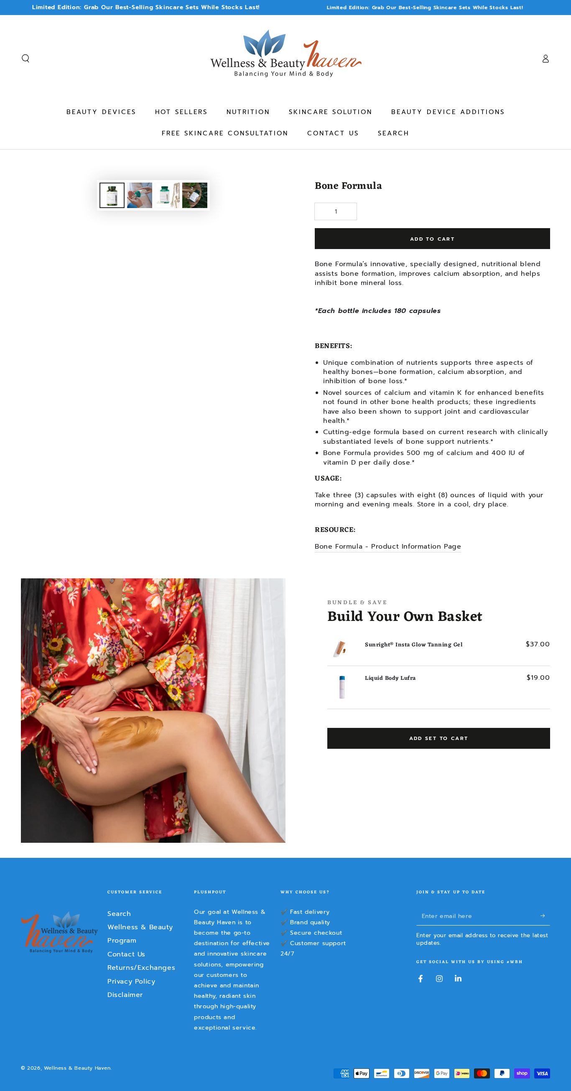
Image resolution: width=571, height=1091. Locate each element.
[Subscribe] (545, 916)
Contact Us (126, 954)
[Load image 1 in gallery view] (112, 195)
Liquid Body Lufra (390, 678)
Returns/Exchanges (141, 968)
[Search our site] (25, 58)
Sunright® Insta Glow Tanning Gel (414, 645)
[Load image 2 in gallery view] (139, 195)
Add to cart (432, 239)
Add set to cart (439, 738)
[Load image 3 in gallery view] (167, 195)
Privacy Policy (131, 982)
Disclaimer (125, 995)
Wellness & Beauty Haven (77, 1068)
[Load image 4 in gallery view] (194, 195)
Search (119, 914)
